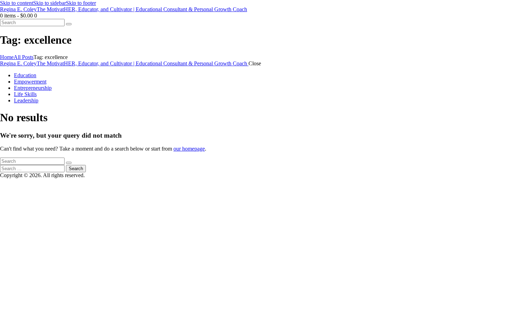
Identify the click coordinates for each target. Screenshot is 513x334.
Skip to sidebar (49, 3)
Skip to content (16, 3)
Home (7, 57)
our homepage (189, 149)
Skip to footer (81, 3)
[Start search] (69, 24)
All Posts (24, 57)
